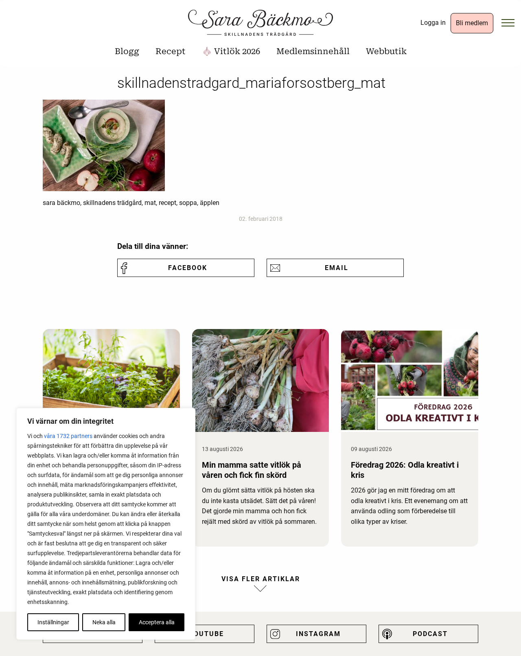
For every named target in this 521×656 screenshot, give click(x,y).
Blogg (127, 51)
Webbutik (386, 51)
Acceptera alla (157, 622)
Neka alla (104, 622)
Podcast (430, 634)
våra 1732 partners (68, 436)
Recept (170, 51)
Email (336, 268)
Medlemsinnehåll (313, 51)
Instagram (318, 634)
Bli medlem (472, 23)
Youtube (206, 634)
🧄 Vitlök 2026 (231, 51)
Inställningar (53, 622)
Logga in (433, 22)
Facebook (187, 268)
